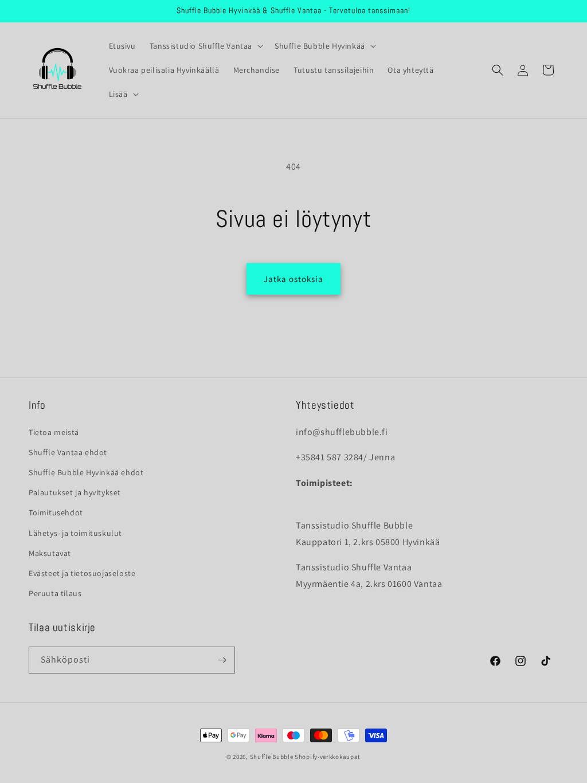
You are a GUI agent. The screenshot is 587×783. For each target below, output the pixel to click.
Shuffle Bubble (272, 757)
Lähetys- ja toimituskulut (75, 533)
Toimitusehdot (56, 512)
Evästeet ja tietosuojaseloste (82, 573)
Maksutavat (50, 553)
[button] (205, 46)
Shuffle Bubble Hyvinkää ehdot (86, 472)
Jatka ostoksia (293, 278)
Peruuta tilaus (55, 593)
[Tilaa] (221, 660)
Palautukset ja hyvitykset (75, 492)
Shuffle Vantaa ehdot (68, 452)
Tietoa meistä (54, 432)
